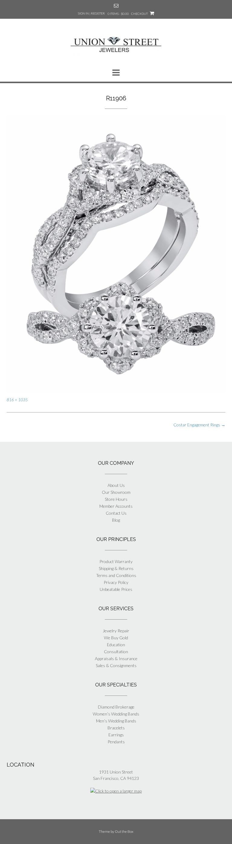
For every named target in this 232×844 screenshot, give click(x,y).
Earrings (116, 734)
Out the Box (124, 831)
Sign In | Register (91, 13)
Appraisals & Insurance (116, 658)
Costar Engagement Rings (199, 424)
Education (116, 644)
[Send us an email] (116, 5)
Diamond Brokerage (116, 706)
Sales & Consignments (116, 665)
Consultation (116, 651)
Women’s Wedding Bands (116, 713)
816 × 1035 (17, 399)
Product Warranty (116, 561)
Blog (116, 520)
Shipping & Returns (116, 568)
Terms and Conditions (116, 575)
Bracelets (116, 727)
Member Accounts (116, 506)
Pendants (116, 741)
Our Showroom (116, 492)
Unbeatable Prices (116, 589)
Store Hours (116, 499)
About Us (116, 485)
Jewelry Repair (116, 630)
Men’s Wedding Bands (116, 720)
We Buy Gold (116, 637)
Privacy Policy (116, 582)
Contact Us (116, 513)
